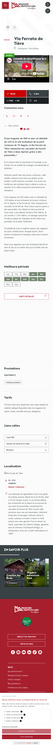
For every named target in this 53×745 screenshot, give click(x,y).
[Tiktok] (34, 652)
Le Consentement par (26, 743)
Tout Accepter (26, 737)
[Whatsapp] (39, 652)
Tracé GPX (10, 437)
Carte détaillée (26, 296)
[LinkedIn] (29, 652)
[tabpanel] (26, 68)
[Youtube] (24, 652)
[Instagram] (19, 652)
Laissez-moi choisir (26, 731)
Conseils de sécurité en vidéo (18, 444)
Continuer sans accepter (9, 696)
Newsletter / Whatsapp (26, 637)
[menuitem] (26, 677)
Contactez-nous (26, 644)
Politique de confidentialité (10, 726)
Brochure (9, 450)
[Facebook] (14, 652)
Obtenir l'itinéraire (16, 487)
